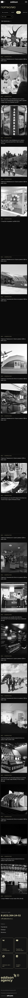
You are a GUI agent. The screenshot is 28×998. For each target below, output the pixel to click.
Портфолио (4, 927)
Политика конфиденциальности (9, 993)
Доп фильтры (5, 21)
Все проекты (5, 12)
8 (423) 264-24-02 (11, 915)
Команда (3, 929)
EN (4, 2)
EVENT (12, 12)
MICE (18, 12)
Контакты (3, 932)
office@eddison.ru (7, 918)
